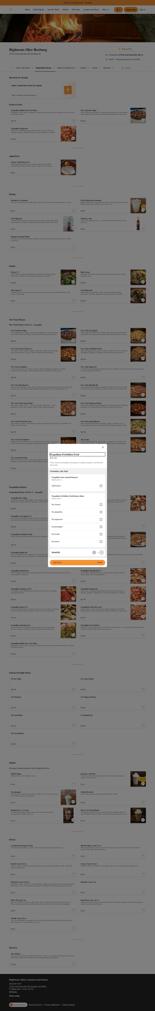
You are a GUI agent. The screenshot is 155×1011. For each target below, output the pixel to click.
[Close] (103, 447)
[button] (77, 562)
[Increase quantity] (101, 552)
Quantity (56, 552)
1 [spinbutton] (97, 552)
